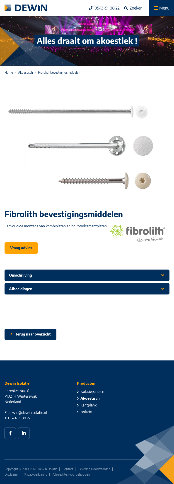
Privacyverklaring (35, 474)
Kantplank (88, 405)
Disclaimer (12, 474)
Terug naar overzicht (32, 334)
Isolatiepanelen (92, 391)
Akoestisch (90, 398)
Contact (68, 469)
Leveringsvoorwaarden (94, 469)
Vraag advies (21, 248)
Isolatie (86, 412)
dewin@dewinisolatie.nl (27, 412)
